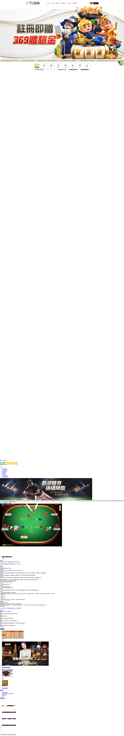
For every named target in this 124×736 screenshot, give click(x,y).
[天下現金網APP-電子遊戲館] (9, 725)
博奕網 (33, 577)
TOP (1, 726)
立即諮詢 (1, 626)
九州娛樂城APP (4, 469)
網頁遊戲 (11, 620)
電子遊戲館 (4, 474)
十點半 (3, 558)
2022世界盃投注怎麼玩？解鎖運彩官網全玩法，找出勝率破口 (10, 608)
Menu (1, 466)
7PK (3, 640)
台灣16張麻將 (5, 688)
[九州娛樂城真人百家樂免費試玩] (9, 705)
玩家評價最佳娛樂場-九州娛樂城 (7, 693)
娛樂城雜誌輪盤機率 (6, 667)
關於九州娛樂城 (4, 475)
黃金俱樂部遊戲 (5, 503)
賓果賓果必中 (12, 575)
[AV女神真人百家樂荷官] (9, 464)
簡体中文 (5, 460)
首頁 (1, 503)
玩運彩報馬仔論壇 (5, 476)
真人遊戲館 (4, 473)
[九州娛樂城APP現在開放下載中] (9, 712)
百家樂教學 (4, 694)
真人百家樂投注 (4, 468)
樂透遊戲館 (4, 472)
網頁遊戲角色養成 (9, 593)
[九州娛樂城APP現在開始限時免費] (9, 718)
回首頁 (1, 460)
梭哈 (3, 678)
